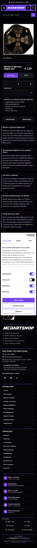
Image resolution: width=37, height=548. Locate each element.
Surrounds (6, 468)
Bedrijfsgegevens (8, 412)
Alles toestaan (18, 300)
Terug (26, 75)
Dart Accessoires (8, 464)
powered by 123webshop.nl (18, 545)
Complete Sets (7, 453)
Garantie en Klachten (9, 401)
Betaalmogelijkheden (9, 405)
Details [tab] (18, 240)
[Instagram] (10, 377)
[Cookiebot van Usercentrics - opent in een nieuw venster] (26, 235)
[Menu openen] (4, 8)
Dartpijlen (6, 435)
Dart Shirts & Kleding (9, 446)
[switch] (32, 279)
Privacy (19, 542)
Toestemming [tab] (6, 240)
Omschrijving (10, 119)
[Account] (28, 8)
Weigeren (18, 311)
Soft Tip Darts (7, 442)
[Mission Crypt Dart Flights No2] (18, 39)
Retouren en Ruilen (9, 398)
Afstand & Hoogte (8, 416)
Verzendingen (7, 394)
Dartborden (6, 439)
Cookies (24, 542)
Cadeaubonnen (7, 423)
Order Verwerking (8, 408)
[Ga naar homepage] (16, 8)
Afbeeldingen (26, 119)
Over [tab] (30, 240)
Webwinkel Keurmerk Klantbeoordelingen (18, 537)
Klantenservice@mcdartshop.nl (13, 357)
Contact (5, 390)
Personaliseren (7, 460)
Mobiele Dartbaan (8, 450)
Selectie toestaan (18, 306)
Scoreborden (7, 457)
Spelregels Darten (8, 419)
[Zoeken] (33, 15)
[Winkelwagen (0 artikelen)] (33, 8)
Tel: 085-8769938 (9, 354)
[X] (17, 377)
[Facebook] (4, 377)
